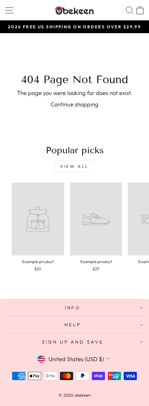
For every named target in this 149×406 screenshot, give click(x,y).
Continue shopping (74, 104)
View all (74, 166)
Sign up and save (73, 342)
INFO (73, 307)
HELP (72, 324)
